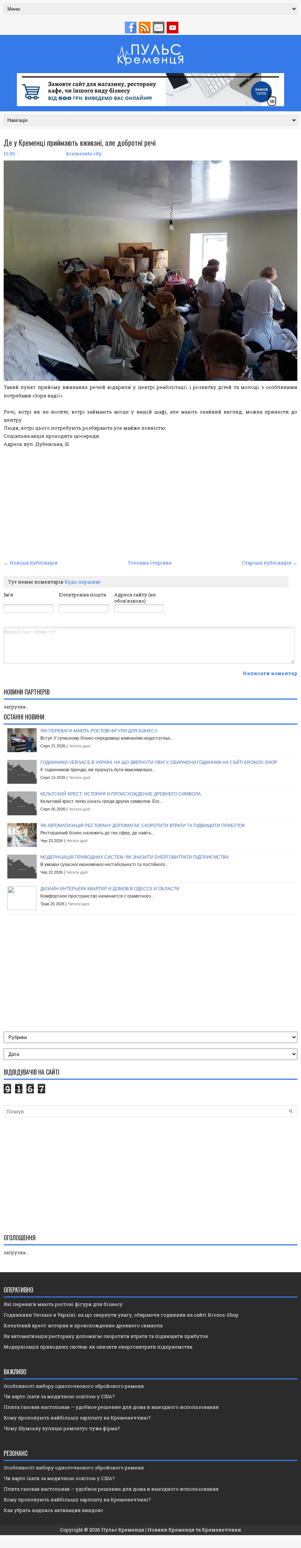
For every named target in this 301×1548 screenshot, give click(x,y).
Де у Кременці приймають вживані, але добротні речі (80, 142)
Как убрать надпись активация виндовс (53, 1510)
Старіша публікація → (269, 562)
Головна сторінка (149, 562)
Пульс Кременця (122, 1529)
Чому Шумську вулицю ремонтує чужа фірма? (62, 1428)
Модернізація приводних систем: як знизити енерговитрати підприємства (134, 857)
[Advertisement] (150, 502)
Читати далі (79, 746)
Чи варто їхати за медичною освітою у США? (59, 1396)
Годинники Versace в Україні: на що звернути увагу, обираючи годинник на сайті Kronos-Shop (158, 762)
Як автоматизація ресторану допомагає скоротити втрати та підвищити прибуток (142, 825)
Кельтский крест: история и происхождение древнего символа (120, 794)
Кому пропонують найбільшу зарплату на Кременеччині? (77, 1417)
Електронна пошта (82, 594)
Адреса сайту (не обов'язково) (135, 597)
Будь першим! (83, 581)
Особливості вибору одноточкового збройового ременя (74, 1386)
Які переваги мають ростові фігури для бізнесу (98, 730)
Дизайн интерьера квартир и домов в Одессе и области (109, 888)
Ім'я (8, 594)
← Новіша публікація (31, 562)
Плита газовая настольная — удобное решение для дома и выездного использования (111, 1407)
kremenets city (84, 153)
